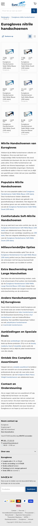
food (10, 346)
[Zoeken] (34, 10)
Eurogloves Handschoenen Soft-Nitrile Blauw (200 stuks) (27, 96)
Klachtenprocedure (11, 519)
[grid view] (30, 36)
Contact (14, 511)
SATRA (26, 517)
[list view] (34, 36)
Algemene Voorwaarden (23, 515)
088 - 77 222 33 (8, 441)
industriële (17, 346)
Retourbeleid (9, 515)
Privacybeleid (29, 513)
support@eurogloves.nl (10, 443)
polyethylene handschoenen (17, 322)
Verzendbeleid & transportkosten (12, 513)
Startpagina (5, 17)
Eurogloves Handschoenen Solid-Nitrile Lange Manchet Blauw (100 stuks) (27, 128)
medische (4, 346)
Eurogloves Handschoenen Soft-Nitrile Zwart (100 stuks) (9, 127)
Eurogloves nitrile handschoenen (23, 17)
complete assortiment (20, 367)
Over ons (21, 511)
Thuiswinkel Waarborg (14, 517)
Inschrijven (31, 489)
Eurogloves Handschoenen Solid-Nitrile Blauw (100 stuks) (9, 65)
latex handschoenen (26, 312)
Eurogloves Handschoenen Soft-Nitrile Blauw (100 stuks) (9, 96)
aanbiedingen (15, 341)
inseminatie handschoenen (12, 325)
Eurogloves (6, 70)
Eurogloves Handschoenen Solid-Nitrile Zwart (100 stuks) (27, 65)
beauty (33, 343)
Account (30, 519)
